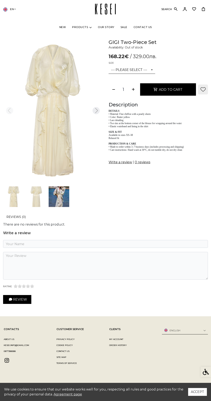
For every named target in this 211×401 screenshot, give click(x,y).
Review (19, 299)
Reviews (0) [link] (16, 217)
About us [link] (9, 339)
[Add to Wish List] (203, 89)
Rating (7, 286)
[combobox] (132, 70)
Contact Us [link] (62, 351)
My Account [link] (116, 339)
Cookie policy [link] (64, 345)
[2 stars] (20, 286)
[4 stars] (28, 286)
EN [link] (11, 9)
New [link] (62, 27)
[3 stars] (24, 286)
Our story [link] (106, 27)
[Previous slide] (9, 110)
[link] (105, 9)
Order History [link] (118, 345)
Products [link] (80, 27)
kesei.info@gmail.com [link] (16, 345)
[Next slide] (96, 110)
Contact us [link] (143, 27)
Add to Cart (171, 90)
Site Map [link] (61, 357)
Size (111, 62)
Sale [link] (124, 27)
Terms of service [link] (66, 363)
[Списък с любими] (194, 9)
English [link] (175, 330)
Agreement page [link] (68, 394)
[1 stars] (16, 286)
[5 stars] (32, 286)
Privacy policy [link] (65, 339)
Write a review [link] (120, 162)
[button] (13, 196)
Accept (197, 392)
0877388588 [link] (10, 351)
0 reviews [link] (142, 162)
